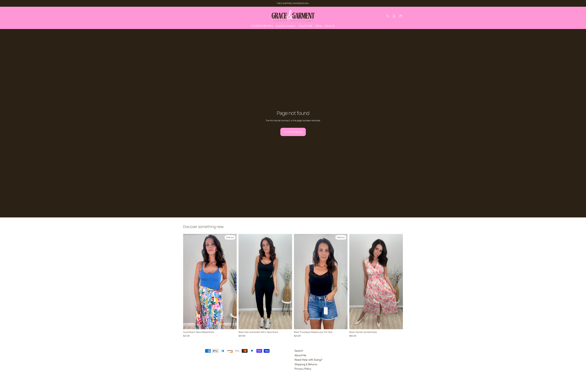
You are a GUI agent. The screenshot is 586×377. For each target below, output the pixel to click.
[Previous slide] (187, 281)
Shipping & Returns (306, 364)
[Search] (387, 16)
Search (299, 350)
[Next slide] (232, 281)
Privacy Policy (303, 368)
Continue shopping (293, 131)
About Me (300, 355)
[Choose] (287, 324)
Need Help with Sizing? (308, 359)
